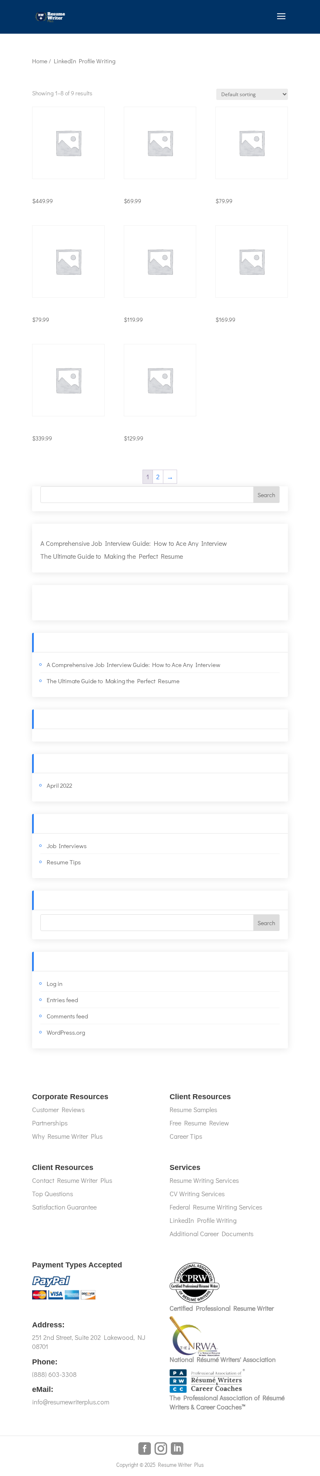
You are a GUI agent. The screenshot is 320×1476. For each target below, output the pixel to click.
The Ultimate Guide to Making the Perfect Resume (111, 556)
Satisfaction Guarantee (64, 1206)
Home (40, 61)
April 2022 (59, 785)
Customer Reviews (58, 1109)
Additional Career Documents (211, 1233)
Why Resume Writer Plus (67, 1136)
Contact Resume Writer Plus (72, 1180)
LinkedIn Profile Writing (203, 1220)
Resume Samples (193, 1109)
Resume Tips (64, 862)
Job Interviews (67, 845)
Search (266, 495)
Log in (54, 983)
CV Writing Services (197, 1193)
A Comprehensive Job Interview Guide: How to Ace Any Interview (133, 543)
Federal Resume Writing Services (216, 1206)
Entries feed (62, 1000)
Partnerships (50, 1122)
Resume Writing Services (204, 1180)
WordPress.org (66, 1032)
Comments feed (67, 1016)
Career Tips (186, 1136)
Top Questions (52, 1193)
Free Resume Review (199, 1122)
